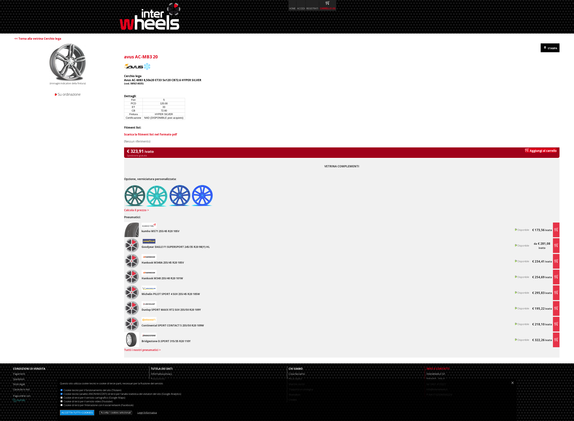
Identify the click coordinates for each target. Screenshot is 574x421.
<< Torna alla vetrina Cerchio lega (37, 39)
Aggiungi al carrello (543, 151)
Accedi (301, 8)
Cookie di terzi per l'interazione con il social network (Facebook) (98, 405)
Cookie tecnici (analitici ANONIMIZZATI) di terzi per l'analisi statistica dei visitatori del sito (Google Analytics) (122, 394)
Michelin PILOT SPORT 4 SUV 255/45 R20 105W (171, 294)
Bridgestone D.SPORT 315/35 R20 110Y (166, 341)
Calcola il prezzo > (136, 210)
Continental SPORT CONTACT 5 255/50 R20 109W (173, 325)
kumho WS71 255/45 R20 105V (160, 231)
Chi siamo (296, 368)
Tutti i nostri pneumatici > (142, 350)
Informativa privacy (161, 374)
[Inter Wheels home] (150, 29)
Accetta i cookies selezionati (116, 412)
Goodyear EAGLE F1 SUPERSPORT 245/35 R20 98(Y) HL (176, 247)
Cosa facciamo (297, 374)
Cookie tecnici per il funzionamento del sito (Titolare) (92, 390)
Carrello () (327, 8)
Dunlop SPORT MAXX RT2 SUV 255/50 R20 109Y (171, 309)
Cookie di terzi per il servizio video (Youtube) (88, 401)
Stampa (552, 48)
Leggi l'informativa (147, 412)
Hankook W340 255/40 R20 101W (162, 278)
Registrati (312, 8)
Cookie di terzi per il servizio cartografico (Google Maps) (94, 397)
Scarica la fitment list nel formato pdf (150, 134)
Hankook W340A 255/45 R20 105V (163, 262)
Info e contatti (437, 368)
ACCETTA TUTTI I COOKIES (77, 412)
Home (292, 8)
